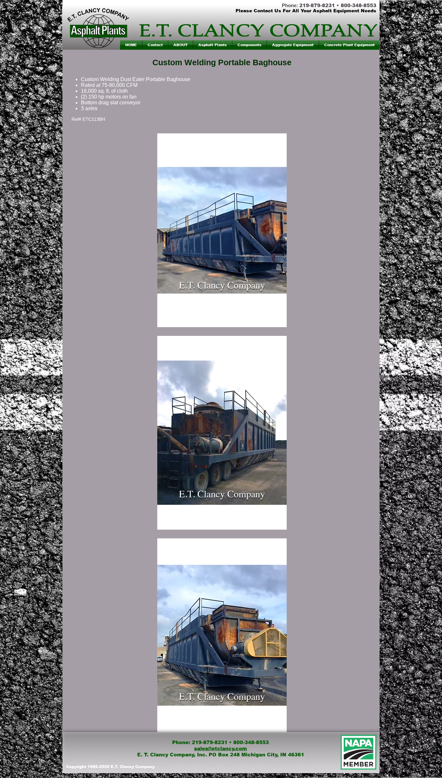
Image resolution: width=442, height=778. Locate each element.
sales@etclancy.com (220, 748)
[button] (212, 45)
